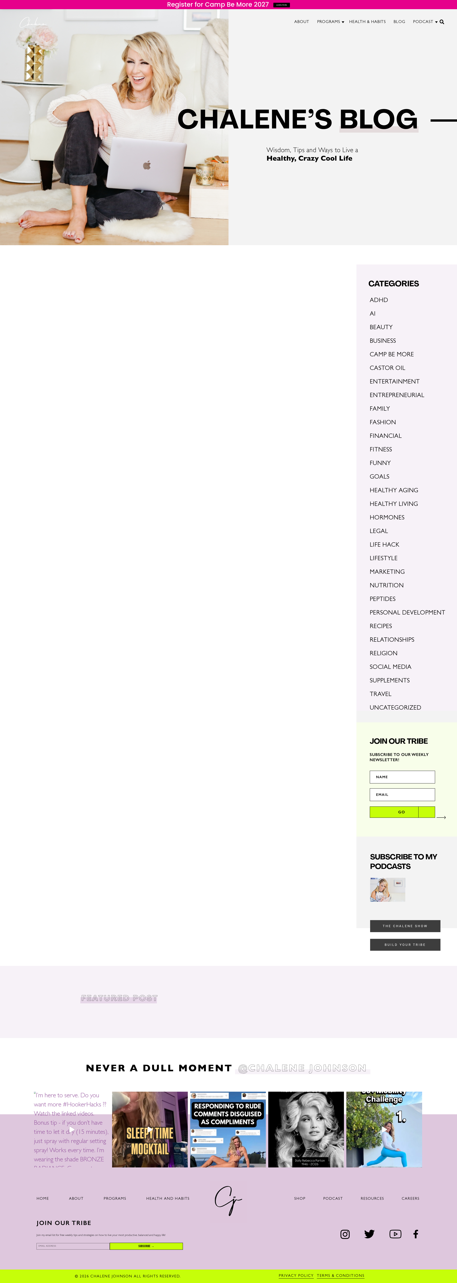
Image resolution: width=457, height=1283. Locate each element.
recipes (381, 627)
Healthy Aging (394, 491)
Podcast (333, 1199)
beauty (381, 328)
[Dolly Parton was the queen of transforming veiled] (228, 1129)
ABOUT (301, 22)
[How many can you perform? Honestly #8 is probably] (384, 1129)
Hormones (387, 518)
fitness (381, 450)
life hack (384, 545)
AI (373, 314)
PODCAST (423, 22)
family (380, 409)
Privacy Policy (296, 1276)
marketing (387, 573)
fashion (383, 423)
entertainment (395, 382)
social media (391, 668)
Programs (115, 1199)
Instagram (345, 1234)
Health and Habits (168, 1199)
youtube (395, 1234)
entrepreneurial (397, 396)
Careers (411, 1199)
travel (381, 695)
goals (379, 477)
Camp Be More (392, 355)
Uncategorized (395, 708)
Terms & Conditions (341, 1276)
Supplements (390, 681)
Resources (372, 1199)
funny (380, 464)
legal (379, 532)
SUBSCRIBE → (146, 1246)
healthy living (394, 505)
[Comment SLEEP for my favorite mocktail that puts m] (150, 1129)
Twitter (369, 1234)
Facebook (415, 1234)
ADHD (379, 301)
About (76, 1199)
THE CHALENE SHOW (405, 926)
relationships (392, 641)
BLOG (399, 22)
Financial (386, 437)
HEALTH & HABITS (367, 22)
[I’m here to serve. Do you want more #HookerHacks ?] (72, 1129)
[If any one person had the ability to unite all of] (306, 1129)
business (383, 342)
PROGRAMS (328, 22)
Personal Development (407, 613)
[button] (442, 23)
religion (384, 654)
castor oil (387, 369)
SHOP (299, 1199)
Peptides (383, 600)
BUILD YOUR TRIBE (405, 945)
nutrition (387, 586)
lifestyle (383, 559)
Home (43, 1199)
